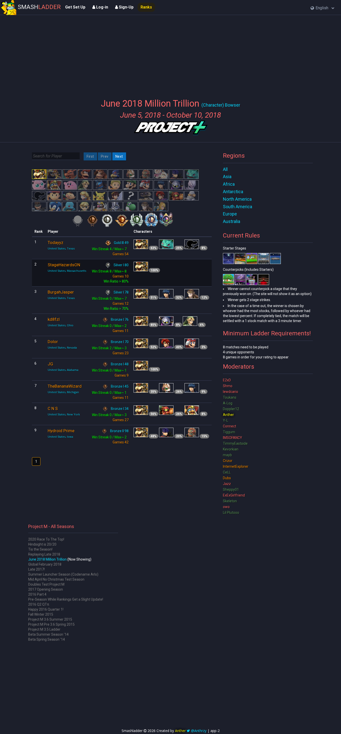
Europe (230, 213)
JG (50, 363)
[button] (322, 8)
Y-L (225, 420)
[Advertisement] (171, 54)
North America (237, 199)
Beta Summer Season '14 (48, 634)
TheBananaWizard (65, 386)
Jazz (227, 484)
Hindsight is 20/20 (42, 544)
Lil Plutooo (231, 513)
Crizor (227, 461)
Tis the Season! (40, 549)
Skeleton (230, 501)
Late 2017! (36, 569)
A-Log (227, 403)
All (225, 169)
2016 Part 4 (37, 594)
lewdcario (230, 392)
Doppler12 (231, 409)
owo (226, 507)
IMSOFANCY (232, 438)
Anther (228, 415)
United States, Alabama (63, 370)
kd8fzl (54, 319)
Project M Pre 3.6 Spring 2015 (51, 624)
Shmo (227, 386)
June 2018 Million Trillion (47, 559)
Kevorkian (230, 449)
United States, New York (64, 414)
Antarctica (233, 191)
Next (119, 156)
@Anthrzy (198, 730)
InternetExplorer (235, 466)
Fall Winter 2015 (40, 614)
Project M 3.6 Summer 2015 (50, 619)
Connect (229, 426)
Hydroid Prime (61, 430)
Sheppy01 (231, 489)
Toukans (229, 397)
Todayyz (55, 242)
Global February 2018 (44, 564)
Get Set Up (75, 7)
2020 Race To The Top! (46, 539)
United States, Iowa (60, 436)
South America (237, 206)
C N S (53, 408)
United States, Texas (61, 248)
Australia (231, 221)
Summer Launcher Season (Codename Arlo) (63, 574)
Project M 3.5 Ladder (44, 629)
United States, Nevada (62, 347)
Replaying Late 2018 (44, 554)
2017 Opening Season (45, 589)
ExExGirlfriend (234, 495)
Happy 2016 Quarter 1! (45, 609)
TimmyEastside (235, 443)
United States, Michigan (63, 392)
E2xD (227, 380)
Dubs (227, 478)
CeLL (227, 472)
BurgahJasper (61, 292)
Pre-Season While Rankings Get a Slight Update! (65, 599)
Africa (229, 184)
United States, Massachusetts (67, 271)
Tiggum (229, 432)
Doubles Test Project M (46, 584)
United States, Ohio (60, 325)
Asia (227, 176)
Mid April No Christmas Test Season (56, 579)
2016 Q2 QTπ (38, 604)
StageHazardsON (64, 264)
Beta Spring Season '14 (46, 639)
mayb (227, 455)
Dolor (53, 341)
